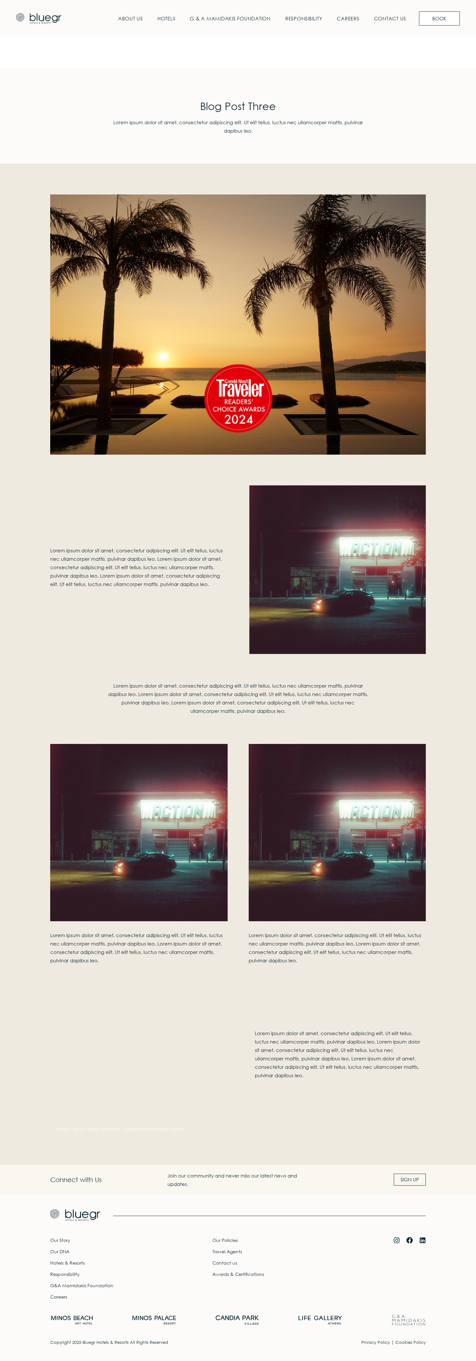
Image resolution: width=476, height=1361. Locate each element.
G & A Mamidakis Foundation (230, 18)
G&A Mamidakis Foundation (81, 1285)
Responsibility (304, 18)
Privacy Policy (375, 1342)
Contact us (390, 18)
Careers (348, 18)
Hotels (166, 18)
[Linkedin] (422, 1240)
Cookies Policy (410, 1342)
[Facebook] (409, 1240)
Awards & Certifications (238, 1274)
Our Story (60, 1240)
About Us (130, 18)
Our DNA (59, 1251)
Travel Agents (227, 1251)
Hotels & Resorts (67, 1263)
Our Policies (225, 1240)
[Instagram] (396, 1240)
